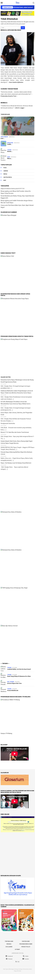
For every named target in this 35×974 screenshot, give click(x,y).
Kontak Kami (26, 941)
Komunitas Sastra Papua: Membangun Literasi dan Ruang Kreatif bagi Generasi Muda (17, 381)
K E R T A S (21, 188)
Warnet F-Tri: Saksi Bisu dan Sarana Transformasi (15, 432)
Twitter (26, 956)
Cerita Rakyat (4, 136)
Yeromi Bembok (5, 196)
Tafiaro (9, 149)
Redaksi (9, 944)
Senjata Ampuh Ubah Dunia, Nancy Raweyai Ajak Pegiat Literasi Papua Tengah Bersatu (16, 442)
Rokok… (10, 151)
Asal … (3, 138)
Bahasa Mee (10, 142)
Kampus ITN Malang (6, 733)
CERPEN (5, 171)
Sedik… (9, 144)
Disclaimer (9, 946)
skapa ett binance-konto (8, 188)
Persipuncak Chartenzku (8, 423)
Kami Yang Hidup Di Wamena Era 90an (19, 676)
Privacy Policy (25, 946)
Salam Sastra (6, 377)
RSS (18, 961)
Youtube (27, 959)
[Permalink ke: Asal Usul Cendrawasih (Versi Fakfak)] (17, 126)
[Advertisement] (17, 490)
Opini (8, 157)
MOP (4, 180)
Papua (5, 174)
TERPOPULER (5, 114)
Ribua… (9, 158)
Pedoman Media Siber (25, 944)
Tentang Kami (9, 941)
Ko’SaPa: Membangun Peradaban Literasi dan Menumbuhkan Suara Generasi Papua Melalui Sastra (15, 403)
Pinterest (10, 959)
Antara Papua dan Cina (14, 683)
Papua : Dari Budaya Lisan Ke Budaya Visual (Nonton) (16, 463)
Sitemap (17, 949)
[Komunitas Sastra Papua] (17, 2)
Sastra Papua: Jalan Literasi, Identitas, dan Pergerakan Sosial (16, 414)
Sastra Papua (7, 177)
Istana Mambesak (12, 690)
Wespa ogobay (5, 191)
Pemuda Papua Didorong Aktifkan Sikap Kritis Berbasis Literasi (16, 453)
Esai (8, 681)
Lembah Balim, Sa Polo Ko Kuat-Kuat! (19, 669)
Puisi (5, 167)
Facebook (10, 956)
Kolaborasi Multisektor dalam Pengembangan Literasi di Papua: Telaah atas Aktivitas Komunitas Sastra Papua (17, 392)
